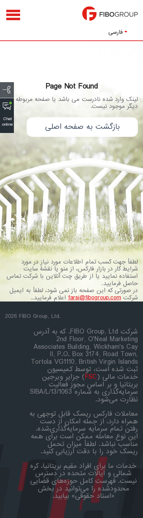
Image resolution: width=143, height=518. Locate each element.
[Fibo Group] (110, 17)
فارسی (115, 32)
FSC (91, 377)
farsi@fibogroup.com (94, 298)
